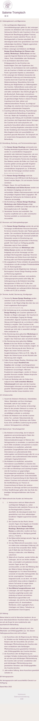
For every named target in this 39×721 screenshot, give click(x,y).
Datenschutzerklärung (21, 697)
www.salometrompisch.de (13, 173)
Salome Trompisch (13, 12)
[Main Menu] (6, 16)
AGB (21, 699)
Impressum (22, 694)
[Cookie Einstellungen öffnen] (16, 720)
